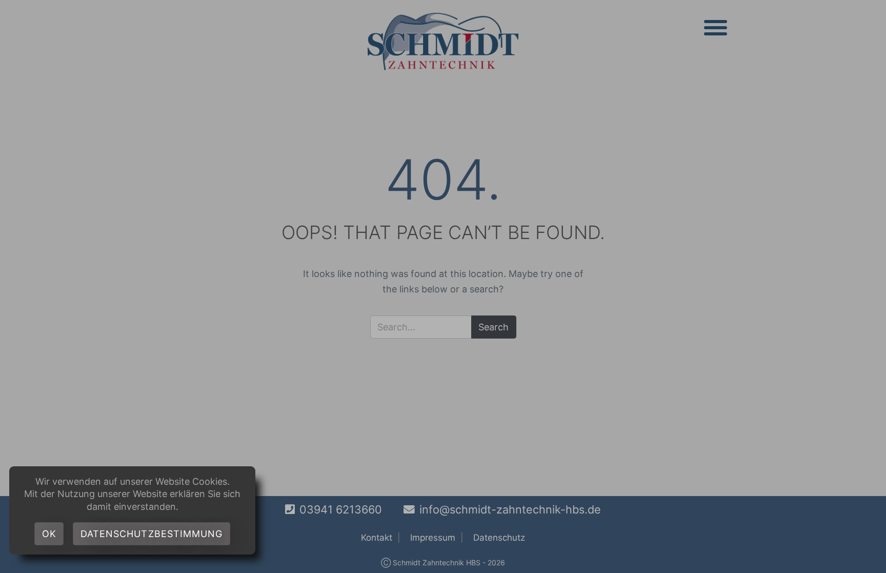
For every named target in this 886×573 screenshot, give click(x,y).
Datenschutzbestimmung (151, 533)
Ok (49, 533)
